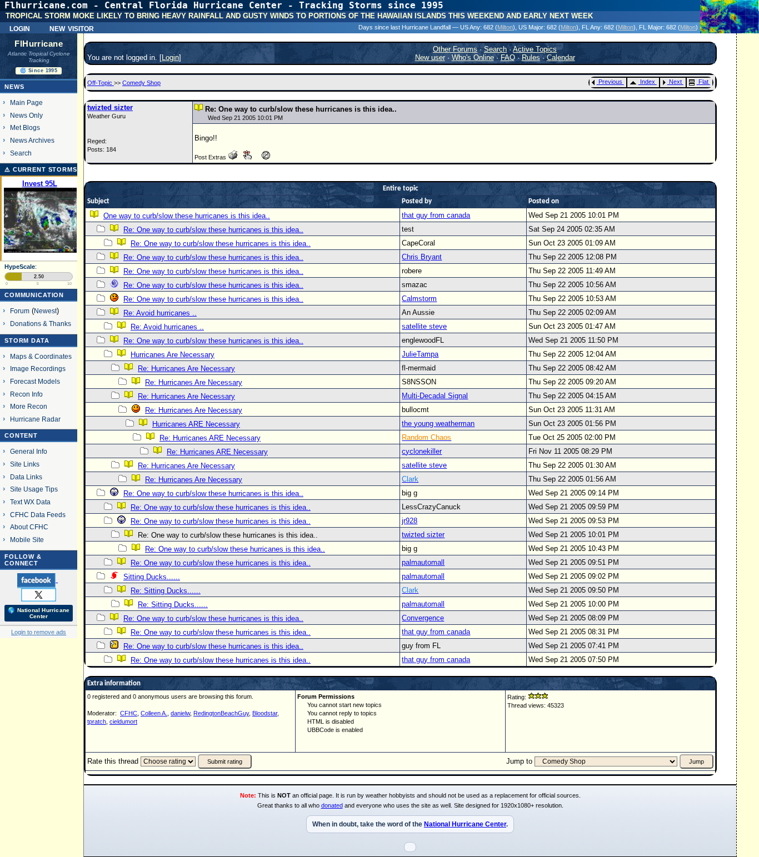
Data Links (26, 476)
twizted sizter (110, 107)
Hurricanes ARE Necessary (196, 424)
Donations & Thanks (40, 323)
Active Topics (535, 49)
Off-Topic (100, 82)
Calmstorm (419, 298)
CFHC (128, 713)
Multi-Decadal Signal (435, 396)
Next (675, 81)
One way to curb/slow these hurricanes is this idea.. (186, 216)
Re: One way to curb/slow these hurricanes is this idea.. (213, 229)
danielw (180, 713)
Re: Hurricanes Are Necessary (186, 368)
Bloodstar (264, 713)
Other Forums (455, 49)
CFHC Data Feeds (38, 514)
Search (21, 153)
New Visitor (71, 27)
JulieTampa (420, 354)
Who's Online (473, 57)
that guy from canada (436, 215)
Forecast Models (35, 381)
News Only (26, 115)
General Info (28, 451)
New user (430, 57)
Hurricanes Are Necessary (172, 354)
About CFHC (29, 526)
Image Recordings (38, 368)
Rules (531, 57)
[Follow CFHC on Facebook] (37, 580)
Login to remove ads (38, 632)
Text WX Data (30, 501)
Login (19, 27)
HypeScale (19, 266)
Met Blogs (25, 127)
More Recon (28, 406)
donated (332, 805)
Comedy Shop (141, 82)
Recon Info (26, 394)
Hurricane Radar (35, 419)
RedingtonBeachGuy (221, 713)
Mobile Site (27, 539)
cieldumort (123, 721)
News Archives (32, 140)
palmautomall (423, 562)
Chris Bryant (422, 257)
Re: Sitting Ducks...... (166, 591)
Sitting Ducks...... (151, 577)
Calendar (561, 57)
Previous (610, 81)
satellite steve (424, 326)
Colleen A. (154, 713)
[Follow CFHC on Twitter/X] (38, 594)
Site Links (24, 464)
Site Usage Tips (34, 489)
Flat (703, 81)
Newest (45, 310)
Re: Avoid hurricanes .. (160, 313)
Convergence (423, 618)
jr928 (409, 521)
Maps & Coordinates (41, 356)
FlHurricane (38, 43)
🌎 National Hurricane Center (38, 613)
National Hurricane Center (465, 824)
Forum (19, 310)
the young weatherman (438, 423)
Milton (505, 27)
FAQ (508, 57)
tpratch (96, 721)
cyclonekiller (422, 451)
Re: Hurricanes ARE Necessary (210, 438)
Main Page (26, 102)
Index (647, 81)
